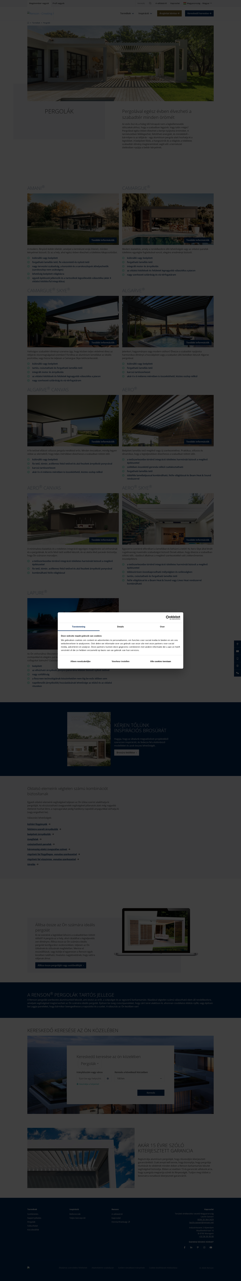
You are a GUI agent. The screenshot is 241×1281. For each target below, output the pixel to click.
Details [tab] (120, 626)
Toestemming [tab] (78, 626)
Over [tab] (162, 626)
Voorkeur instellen (120, 661)
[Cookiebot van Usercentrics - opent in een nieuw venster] (168, 618)
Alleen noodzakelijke (80, 661)
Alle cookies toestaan (160, 661)
